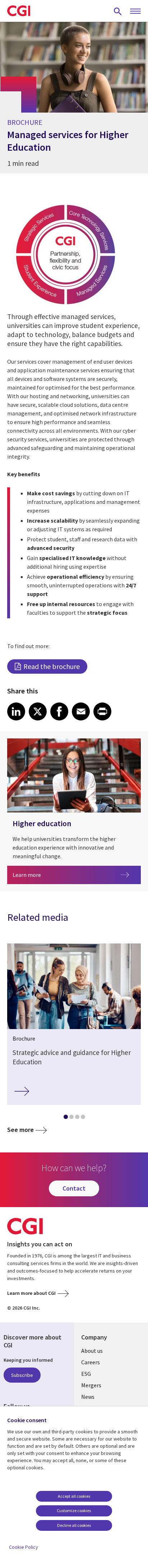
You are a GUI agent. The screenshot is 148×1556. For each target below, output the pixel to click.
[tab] (65, 1118)
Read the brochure (51, 666)
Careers (90, 1362)
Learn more (48, 874)
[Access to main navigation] (135, 11)
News (87, 1396)
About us (92, 1350)
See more (20, 1129)
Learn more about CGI (31, 1293)
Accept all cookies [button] (74, 1496)
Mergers (91, 1385)
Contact (74, 1188)
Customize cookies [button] (74, 1510)
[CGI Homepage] (18, 11)
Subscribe (22, 1375)
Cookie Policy (23, 1547)
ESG (86, 1373)
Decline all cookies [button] (74, 1525)
